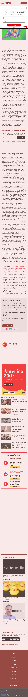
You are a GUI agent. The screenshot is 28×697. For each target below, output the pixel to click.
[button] (26, 8)
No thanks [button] (14, 27)
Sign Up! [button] (14, 25)
